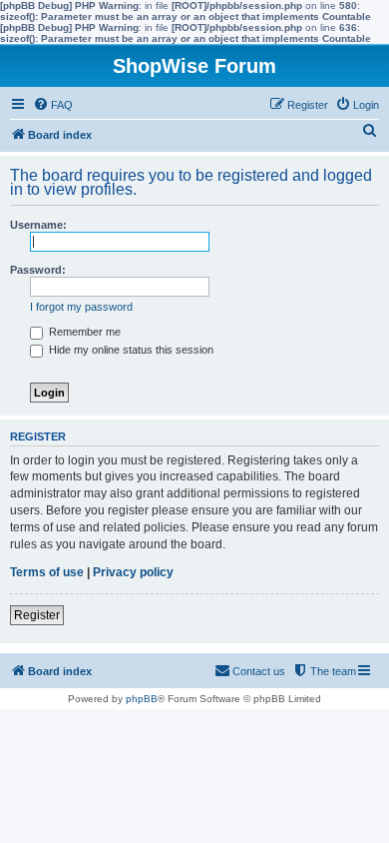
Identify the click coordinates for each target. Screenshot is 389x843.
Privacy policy (133, 572)
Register (37, 615)
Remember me (83, 332)
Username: (38, 225)
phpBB (142, 698)
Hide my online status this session (129, 350)
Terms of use (47, 572)
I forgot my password (81, 307)
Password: (38, 270)
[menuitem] (53, 105)
